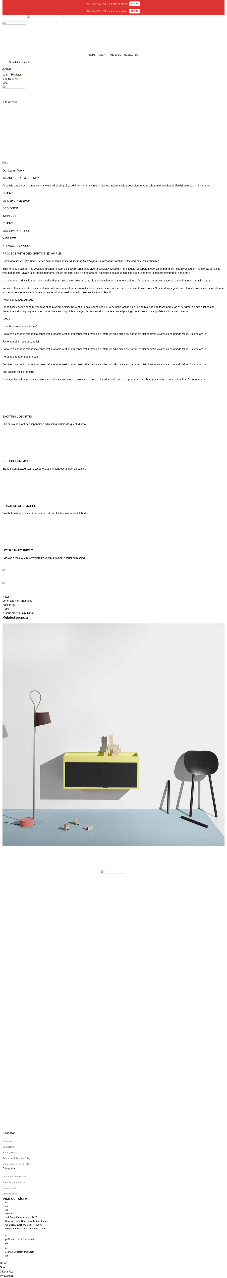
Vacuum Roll (9, 1188)
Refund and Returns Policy (16, 1158)
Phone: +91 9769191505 (21, 1239)
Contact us (8, 1146)
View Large (220, 627)
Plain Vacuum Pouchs (13, 1182)
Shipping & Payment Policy (16, 1164)
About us (7, 1141)
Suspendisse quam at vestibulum (32, 857)
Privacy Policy (9, 1152)
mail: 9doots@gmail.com (21, 1252)
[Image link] (113, 994)
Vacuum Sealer (10, 1193)
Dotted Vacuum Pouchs (14, 1176)
